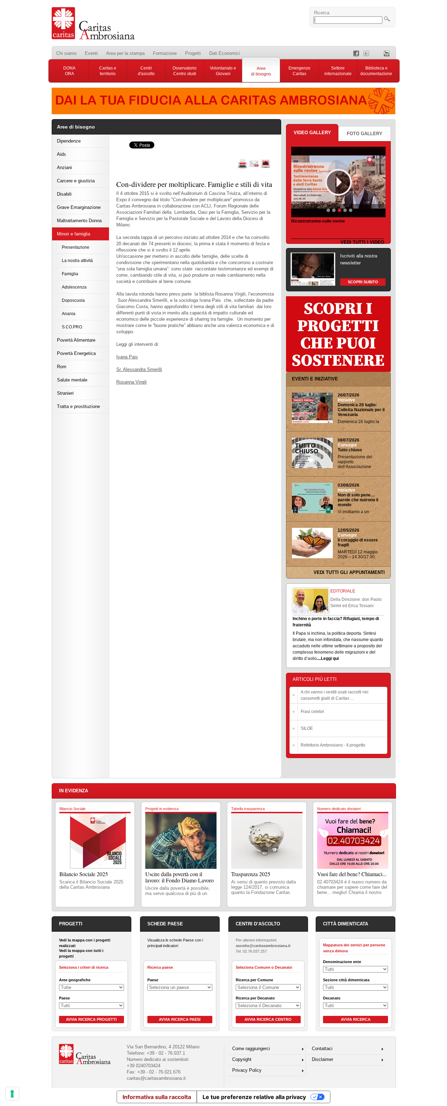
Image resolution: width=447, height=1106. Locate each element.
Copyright (241, 1059)
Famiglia (70, 273)
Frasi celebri (312, 711)
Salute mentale (72, 380)
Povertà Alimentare (76, 340)
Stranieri (65, 393)
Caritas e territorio (107, 71)
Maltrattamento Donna (79, 220)
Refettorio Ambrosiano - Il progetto (333, 745)
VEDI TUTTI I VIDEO (362, 242)
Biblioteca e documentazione (376, 71)
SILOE (307, 728)
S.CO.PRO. (72, 327)
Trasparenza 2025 (250, 874)
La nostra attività (77, 260)
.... (319, 658)
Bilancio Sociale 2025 (83, 874)
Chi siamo (66, 53)
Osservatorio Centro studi (185, 71)
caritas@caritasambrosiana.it (156, 1078)
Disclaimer (322, 1059)
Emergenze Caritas (299, 71)
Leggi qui (330, 658)
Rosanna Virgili (131, 382)
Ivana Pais (127, 356)
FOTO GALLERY (364, 133)
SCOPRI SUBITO (363, 282)
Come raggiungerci (251, 1048)
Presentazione (75, 247)
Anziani (64, 167)
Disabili (64, 194)
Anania (68, 313)
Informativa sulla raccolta (157, 1096)
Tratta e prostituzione (78, 406)
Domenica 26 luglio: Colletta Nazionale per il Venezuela (361, 409)
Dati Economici (224, 53)
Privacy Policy (247, 1070)
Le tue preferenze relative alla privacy (254, 1096)
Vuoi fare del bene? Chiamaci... (352, 874)
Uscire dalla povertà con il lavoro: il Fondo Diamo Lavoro (179, 877)
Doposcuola (73, 300)
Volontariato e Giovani (223, 71)
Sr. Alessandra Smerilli (139, 369)
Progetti (193, 53)
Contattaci (322, 1048)
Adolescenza (74, 287)
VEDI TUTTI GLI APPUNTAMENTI (349, 572)
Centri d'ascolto (146, 71)
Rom (61, 366)
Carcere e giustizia (76, 180)
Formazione (165, 53)
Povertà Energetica (76, 353)
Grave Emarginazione (79, 207)
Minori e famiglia (73, 234)
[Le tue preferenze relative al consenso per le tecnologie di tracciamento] (12, 1093)
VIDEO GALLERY (312, 132)
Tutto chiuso (350, 450)
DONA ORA (69, 71)
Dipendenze (69, 141)
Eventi (91, 53)
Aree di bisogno (261, 71)
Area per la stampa (125, 53)
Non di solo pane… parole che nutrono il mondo (358, 500)
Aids (61, 154)
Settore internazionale (338, 71)
